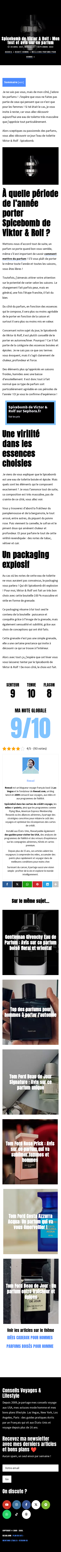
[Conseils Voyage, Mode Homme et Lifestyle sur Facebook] (26, 1504)
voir (21, 82)
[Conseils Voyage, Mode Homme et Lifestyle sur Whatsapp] (6, 1514)
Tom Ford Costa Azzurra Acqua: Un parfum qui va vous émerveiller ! (30, 1221)
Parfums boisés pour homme (30, 1346)
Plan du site (18, 1535)
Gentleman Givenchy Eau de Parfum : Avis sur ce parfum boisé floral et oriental (30, 942)
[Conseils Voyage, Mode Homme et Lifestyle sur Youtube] (6, 1504)
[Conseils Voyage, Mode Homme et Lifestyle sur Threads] (26, 1514)
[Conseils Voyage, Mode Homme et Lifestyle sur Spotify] (45, 1504)
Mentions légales (9, 1540)
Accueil (8, 52)
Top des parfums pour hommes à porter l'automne (30, 1012)
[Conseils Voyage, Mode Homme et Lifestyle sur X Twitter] (36, 1504)
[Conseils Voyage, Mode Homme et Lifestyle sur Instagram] (16, 1504)
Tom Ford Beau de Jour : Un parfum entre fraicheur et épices (31, 1291)
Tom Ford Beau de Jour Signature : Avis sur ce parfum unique (30, 1082)
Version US (23, 1540)
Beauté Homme (22, 52)
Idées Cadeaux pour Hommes (30, 1338)
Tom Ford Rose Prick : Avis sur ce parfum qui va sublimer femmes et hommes (30, 1151)
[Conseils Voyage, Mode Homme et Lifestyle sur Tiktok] (16, 1514)
